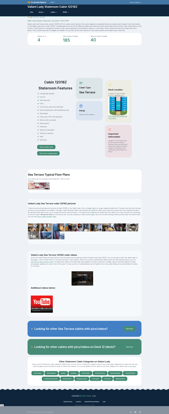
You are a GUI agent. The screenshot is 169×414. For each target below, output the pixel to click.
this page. (133, 366)
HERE (93, 214)
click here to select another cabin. (42, 262)
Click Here (129, 329)
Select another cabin (46, 147)
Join (104, 401)
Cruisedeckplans (38, 2)
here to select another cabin (46, 216)
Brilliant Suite (67, 378)
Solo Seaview (51, 373)
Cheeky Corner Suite (50, 378)
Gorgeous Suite (82, 378)
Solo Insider (37, 373)
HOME (29, 20)
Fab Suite (107, 378)
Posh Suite (95, 378)
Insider (63, 373)
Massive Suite (120, 378)
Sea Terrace (55, 20)
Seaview (73, 373)
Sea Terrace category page (48, 153)
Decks (41, 12)
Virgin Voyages (37, 20)
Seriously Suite (115, 373)
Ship (31, 12)
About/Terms (67, 401)
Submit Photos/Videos (91, 401)
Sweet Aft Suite (130, 373)
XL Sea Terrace (100, 373)
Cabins (53, 12)
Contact (78, 401)
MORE (65, 12)
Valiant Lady (47, 20)
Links (52, 2)
